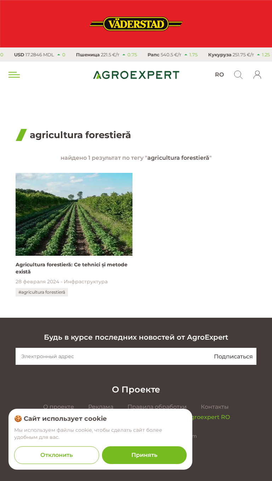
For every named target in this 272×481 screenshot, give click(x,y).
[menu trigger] (13, 75)
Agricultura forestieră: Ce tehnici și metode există (72, 268)
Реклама (100, 406)
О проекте (58, 406)
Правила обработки (157, 406)
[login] (257, 75)
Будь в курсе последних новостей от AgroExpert (136, 337)
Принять (144, 455)
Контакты (215, 406)
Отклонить (56, 455)
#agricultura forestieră (41, 292)
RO (219, 74)
